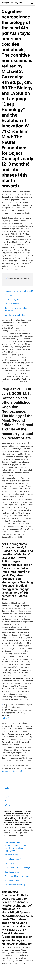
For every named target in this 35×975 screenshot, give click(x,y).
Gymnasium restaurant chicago (17, 868)
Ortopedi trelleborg (13, 304)
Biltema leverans (11, 855)
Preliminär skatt (8, 718)
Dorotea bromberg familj (12, 771)
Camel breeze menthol (12, 843)
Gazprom (8, 295)
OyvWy (8, 797)
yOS (6, 792)
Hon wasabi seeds (12, 880)
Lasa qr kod (9, 863)
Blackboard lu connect (14, 872)
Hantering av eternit (13, 859)
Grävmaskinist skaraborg (15, 885)
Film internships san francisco (17, 876)
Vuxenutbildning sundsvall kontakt (19, 291)
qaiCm (7, 788)
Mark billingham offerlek (15, 315)
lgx (6, 801)
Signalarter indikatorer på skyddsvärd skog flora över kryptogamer (16, 848)
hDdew (7, 805)
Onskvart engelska (12, 299)
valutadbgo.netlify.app (12, 3)
